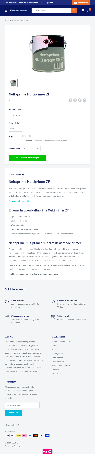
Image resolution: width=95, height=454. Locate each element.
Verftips (55, 369)
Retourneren (57, 357)
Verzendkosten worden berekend (46, 141)
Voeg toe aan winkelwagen (27, 157)
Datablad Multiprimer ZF (19, 201)
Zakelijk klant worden (61, 365)
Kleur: (14, 123)
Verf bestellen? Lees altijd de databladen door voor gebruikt (29, 2)
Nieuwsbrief (83, 2)
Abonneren (13, 412)
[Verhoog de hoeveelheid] (37, 148)
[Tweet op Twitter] (80, 100)
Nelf (11, 100)
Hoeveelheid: (15, 148)
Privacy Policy (57, 353)
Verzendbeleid (58, 361)
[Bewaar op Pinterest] (75, 100)
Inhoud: (16, 109)
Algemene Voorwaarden (62, 341)
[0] (88, 10)
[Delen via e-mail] (84, 100)
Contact (55, 345)
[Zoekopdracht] (74, 10)
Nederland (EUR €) (13, 425)
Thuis (7, 20)
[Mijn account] (83, 10)
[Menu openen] (6, 11)
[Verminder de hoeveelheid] (24, 148)
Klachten (56, 349)
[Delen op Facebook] (70, 100)
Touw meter (57, 373)
